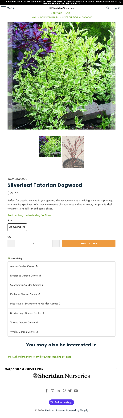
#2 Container (17, 227)
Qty (9, 236)
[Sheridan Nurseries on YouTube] (76, 391)
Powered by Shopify (77, 410)
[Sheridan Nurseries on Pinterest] (64, 391)
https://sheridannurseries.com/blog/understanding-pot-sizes (39, 357)
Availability (16, 258)
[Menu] (2, 8)
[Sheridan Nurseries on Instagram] (52, 391)
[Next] (113, 76)
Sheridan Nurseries (55, 410)
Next (68, 13)
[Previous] (9, 76)
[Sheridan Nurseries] (61, 8)
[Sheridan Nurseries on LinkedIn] (58, 391)
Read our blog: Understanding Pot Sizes (29, 215)
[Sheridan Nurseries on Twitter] (70, 391)
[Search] (108, 8)
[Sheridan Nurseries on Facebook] (46, 391)
